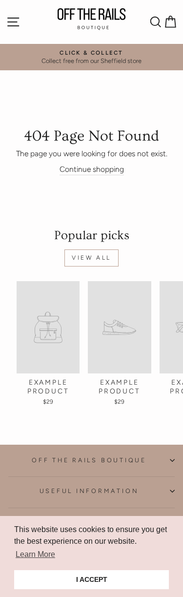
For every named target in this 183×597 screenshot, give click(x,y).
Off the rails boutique (89, 460)
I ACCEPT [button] (91, 579)
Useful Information (89, 490)
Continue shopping (92, 169)
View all (91, 257)
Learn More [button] (35, 554)
